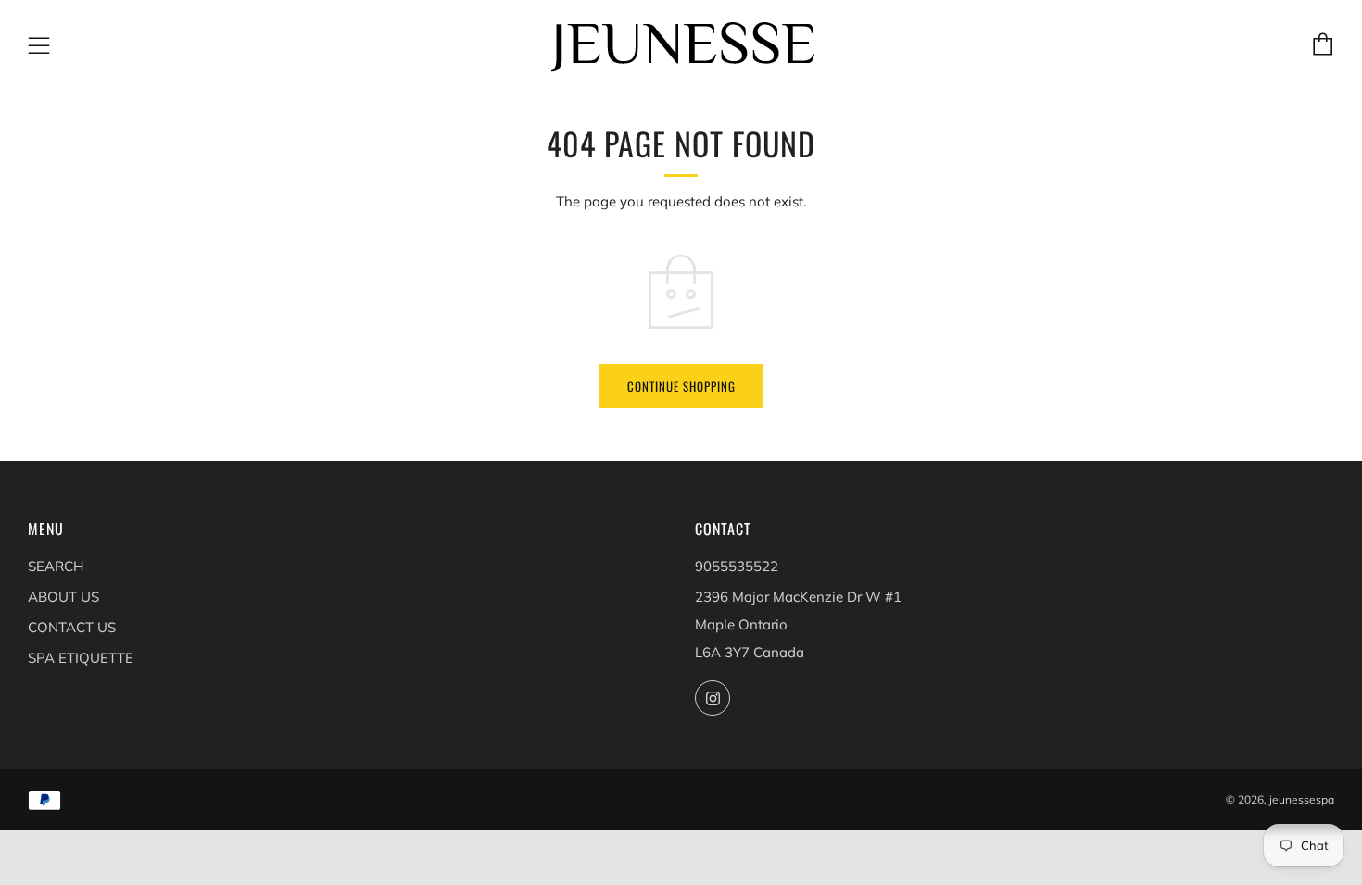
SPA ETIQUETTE (80, 658)
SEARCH (55, 566)
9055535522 (736, 566)
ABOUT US (63, 596)
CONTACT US (72, 627)
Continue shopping (681, 386)
